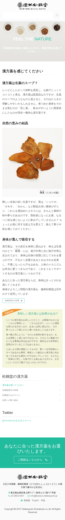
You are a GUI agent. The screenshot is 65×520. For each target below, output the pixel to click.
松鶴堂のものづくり (11, 395)
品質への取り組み (10, 400)
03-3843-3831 (17, 496)
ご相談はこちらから (30, 459)
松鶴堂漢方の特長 (12, 300)
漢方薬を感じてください (13, 385)
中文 (43, 500)
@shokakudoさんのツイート (16, 420)
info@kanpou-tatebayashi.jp (44, 496)
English (35, 500)
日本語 (27, 500)
